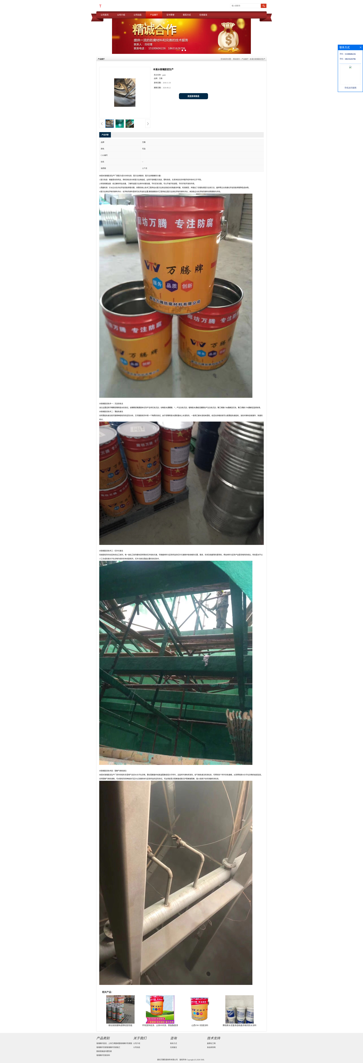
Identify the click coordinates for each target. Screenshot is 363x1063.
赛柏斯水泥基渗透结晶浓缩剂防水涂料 (239, 1025)
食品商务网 (211, 1047)
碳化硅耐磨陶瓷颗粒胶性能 (120, 1025)
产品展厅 (154, 15)
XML (202, 1060)
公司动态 (138, 15)
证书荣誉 (170, 15)
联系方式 (187, 15)
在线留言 (203, 15)
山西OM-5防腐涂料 (199, 1025)
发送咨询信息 (193, 96)
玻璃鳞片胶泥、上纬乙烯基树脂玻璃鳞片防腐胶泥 (114, 1043)
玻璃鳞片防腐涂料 (103, 1055)
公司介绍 (121, 15)
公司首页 (105, 15)
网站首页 (236, 59)
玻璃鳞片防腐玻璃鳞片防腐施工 (108, 1047)
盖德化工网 (211, 1043)
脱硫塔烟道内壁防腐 (104, 1051)
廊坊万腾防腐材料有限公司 (167, 1060)
